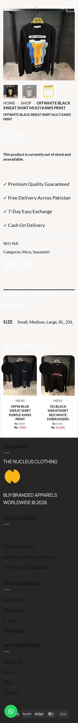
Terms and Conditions (25, 567)
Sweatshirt (41, 252)
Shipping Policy (19, 547)
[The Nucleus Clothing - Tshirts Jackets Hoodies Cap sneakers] (35, 8)
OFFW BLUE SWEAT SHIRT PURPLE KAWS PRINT (20, 412)
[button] (6, 7)
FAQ (8, 682)
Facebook (13, 600)
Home (9, 103)
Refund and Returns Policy (30, 557)
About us (12, 662)
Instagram (13, 610)
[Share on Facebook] (19, 265)
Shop (26, 103)
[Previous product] (19, 139)
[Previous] (10, 44)
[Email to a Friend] (30, 265)
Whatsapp (13, 631)
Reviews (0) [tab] (14, 305)
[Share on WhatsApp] (8, 265)
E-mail (10, 620)
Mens (26, 252)
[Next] (68, 44)
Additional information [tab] (29, 294)
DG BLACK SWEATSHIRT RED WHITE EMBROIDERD (58, 412)
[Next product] (8, 139)
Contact (11, 693)
